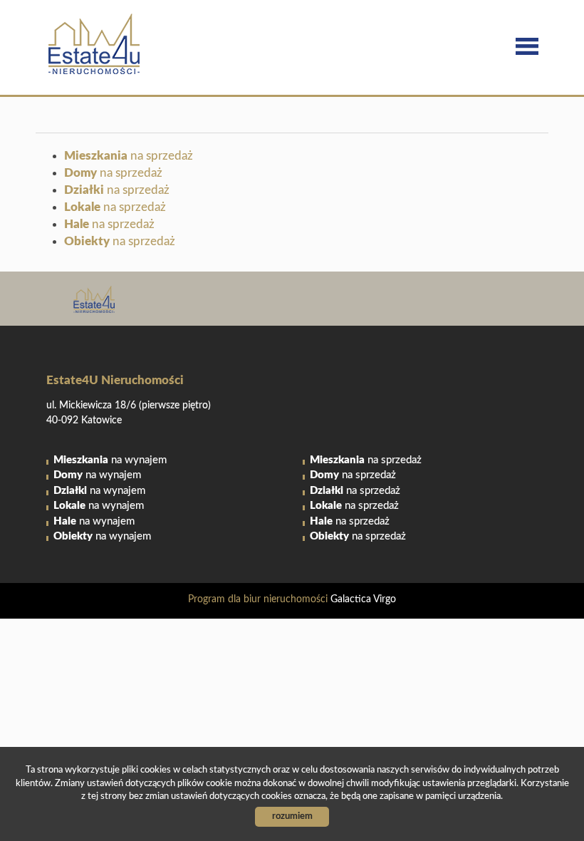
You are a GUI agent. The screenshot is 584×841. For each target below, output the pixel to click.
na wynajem (110, 460)
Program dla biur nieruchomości (259, 599)
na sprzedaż (128, 156)
